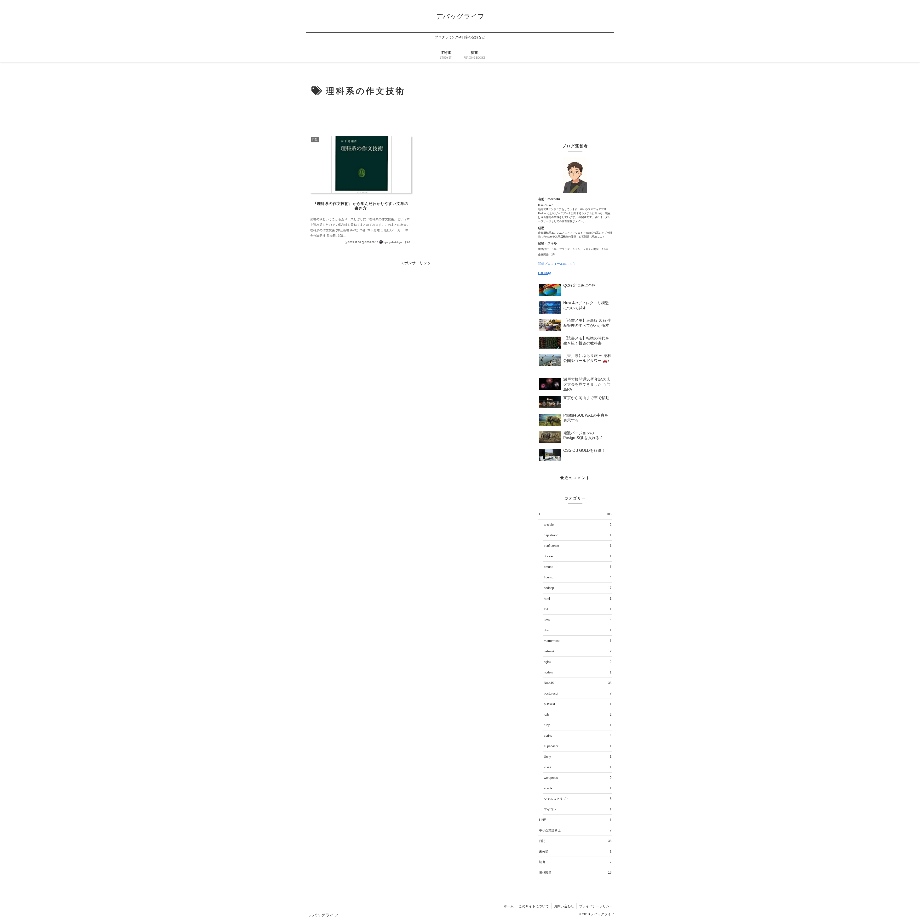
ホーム (509, 906)
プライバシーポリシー (596, 906)
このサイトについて (534, 906)
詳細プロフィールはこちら (556, 264)
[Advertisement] (416, 116)
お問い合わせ (564, 906)
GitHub (543, 273)
